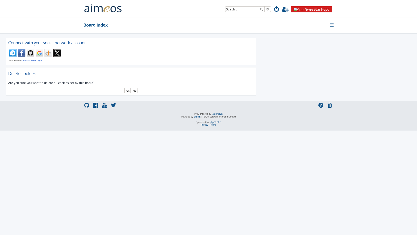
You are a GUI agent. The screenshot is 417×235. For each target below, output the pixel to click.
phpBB (197, 116)
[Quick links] (332, 25)
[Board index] (102, 8)
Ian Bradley (217, 113)
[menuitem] (276, 10)
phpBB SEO (215, 122)
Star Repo (321, 9)
